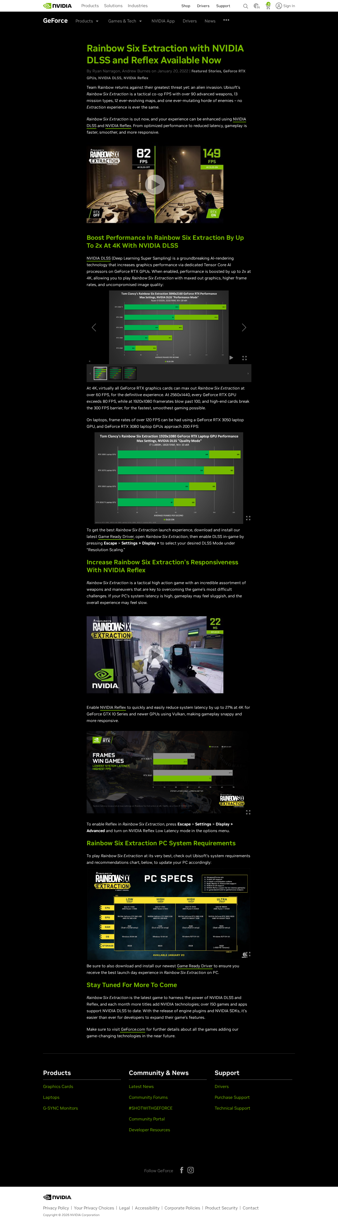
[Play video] (155, 184)
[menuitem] (90, 5)
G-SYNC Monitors (60, 1108)
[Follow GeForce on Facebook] (182, 1170)
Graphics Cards (58, 1086)
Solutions (113, 5)
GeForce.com (132, 1029)
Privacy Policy (56, 1207)
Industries (138, 5)
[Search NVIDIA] (246, 4)
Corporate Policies (182, 1207)
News (210, 21)
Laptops (51, 1097)
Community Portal (147, 1118)
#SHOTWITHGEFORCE (150, 1108)
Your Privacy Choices (94, 1207)
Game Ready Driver (116, 536)
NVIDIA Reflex (136, 78)
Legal (124, 1207)
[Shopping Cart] (268, 7)
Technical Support (232, 1108)
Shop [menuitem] (185, 5)
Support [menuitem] (223, 5)
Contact (251, 1207)
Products (90, 5)
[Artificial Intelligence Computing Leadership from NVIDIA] (57, 6)
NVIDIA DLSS (109, 78)
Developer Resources (149, 1129)
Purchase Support (232, 1097)
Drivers (190, 21)
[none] (246, 3)
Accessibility (147, 1207)
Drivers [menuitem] (203, 5)
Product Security (221, 1207)
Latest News (141, 1086)
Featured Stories (206, 71)
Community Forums (148, 1097)
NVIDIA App (163, 21)
